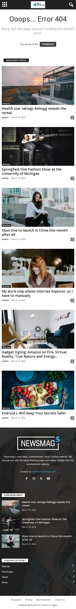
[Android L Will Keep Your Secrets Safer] (38, 390)
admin (5, 117)
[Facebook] (27, 479)
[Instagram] (34, 479)
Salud (5, 577)
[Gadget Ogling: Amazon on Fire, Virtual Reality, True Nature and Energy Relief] (38, 329)
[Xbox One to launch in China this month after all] (38, 207)
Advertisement (43, 599)
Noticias (6, 103)
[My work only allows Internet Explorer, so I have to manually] (38, 268)
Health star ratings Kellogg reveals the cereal (34, 110)
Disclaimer (16, 599)
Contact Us (60, 599)
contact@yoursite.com (44, 471)
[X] (42, 479)
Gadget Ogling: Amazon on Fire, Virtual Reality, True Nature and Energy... (34, 354)
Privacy (28, 599)
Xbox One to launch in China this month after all (35, 232)
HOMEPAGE (48, 44)
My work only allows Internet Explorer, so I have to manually (37, 293)
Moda (4, 582)
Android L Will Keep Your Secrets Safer (34, 413)
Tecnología (7, 571)
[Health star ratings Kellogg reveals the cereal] (38, 85)
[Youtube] (49, 479)
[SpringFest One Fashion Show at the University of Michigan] (38, 146)
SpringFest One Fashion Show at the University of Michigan (32, 171)
